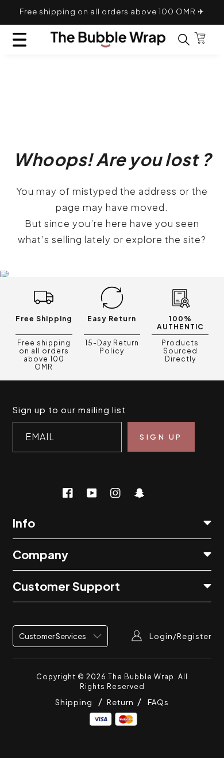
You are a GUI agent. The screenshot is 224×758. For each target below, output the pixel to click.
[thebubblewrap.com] (108, 40)
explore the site (163, 239)
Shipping (73, 702)
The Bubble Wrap (141, 676)
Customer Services (53, 636)
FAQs (158, 702)
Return (121, 702)
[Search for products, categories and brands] (177, 39)
